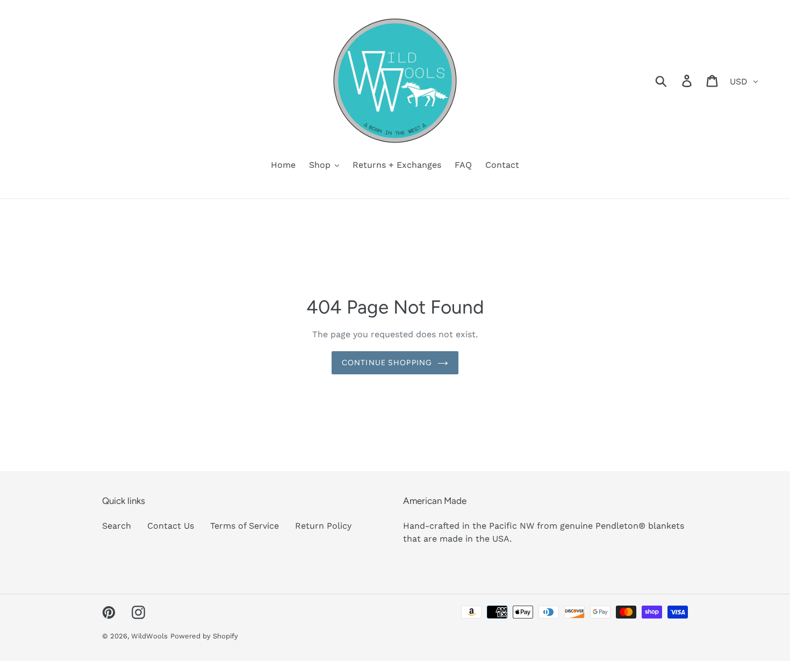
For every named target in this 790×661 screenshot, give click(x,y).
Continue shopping (387, 362)
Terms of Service (244, 526)
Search (116, 526)
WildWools (149, 636)
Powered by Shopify (204, 636)
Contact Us (170, 526)
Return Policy (323, 526)
